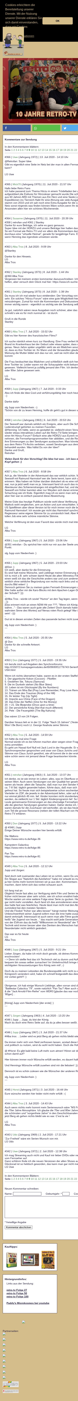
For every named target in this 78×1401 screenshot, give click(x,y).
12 (39, 150)
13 (43, 150)
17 (57, 150)
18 (61, 150)
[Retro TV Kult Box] (48, 1260)
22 (75, 150)
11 (35, 150)
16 (53, 150)
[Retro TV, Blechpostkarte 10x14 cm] (30, 1260)
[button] (17, 128)
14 (46, 150)
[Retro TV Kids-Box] (12, 1260)
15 (50, 150)
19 (64, 150)
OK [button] (57, 20)
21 (72, 150)
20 (68, 150)
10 (32, 150)
